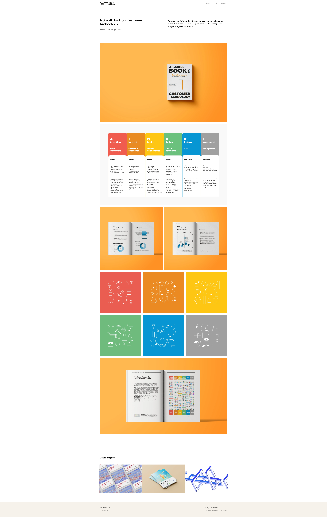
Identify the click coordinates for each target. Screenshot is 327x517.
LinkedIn (208, 510)
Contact (223, 3)
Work (208, 3)
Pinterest (224, 510)
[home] (107, 3)
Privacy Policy (104, 510)
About (214, 3)
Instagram (216, 510)
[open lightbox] (163, 82)
